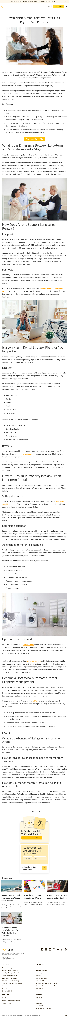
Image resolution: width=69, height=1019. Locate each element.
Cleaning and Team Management (12, 983)
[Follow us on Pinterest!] (66, 949)
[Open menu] (66, 6)
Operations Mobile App (9, 978)
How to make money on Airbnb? (46, 986)
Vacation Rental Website (10, 970)
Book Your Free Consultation (31, 838)
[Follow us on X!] (54, 949)
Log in (48, 6)
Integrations (39, 988)
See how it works (50, 1)
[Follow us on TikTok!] (62, 949)
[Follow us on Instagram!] (46, 949)
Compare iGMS (40, 981)
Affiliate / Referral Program (11, 1000)
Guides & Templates (42, 970)
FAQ (37, 1000)
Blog (37, 968)
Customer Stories (41, 978)
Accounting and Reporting (10, 981)
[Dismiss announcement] (66, 1)
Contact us (39, 1003)
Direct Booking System (9, 975)
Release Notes (6, 1003)
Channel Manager (8, 968)
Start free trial (58, 6)
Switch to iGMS (7, 991)
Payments (5, 986)
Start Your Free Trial (34, 139)
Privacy (64, 1015)
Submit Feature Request (43, 1008)
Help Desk (39, 998)
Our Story (5, 998)
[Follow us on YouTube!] (58, 949)
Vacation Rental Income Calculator (47, 983)
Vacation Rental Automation (11, 973)
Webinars (39, 973)
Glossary (38, 975)
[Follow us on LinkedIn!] (50, 949)
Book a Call (39, 1006)
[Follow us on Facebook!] (42, 949)
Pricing (4, 988)
